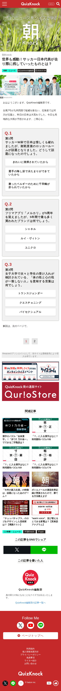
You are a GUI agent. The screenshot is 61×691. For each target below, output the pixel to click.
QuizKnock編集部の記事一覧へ (30, 602)
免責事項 (30, 657)
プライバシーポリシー (30, 654)
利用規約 (30, 649)
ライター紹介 (30, 660)
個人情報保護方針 (30, 651)
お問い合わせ (30, 663)
